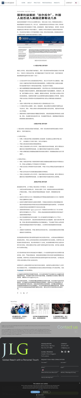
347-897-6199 (64, 346)
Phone (43, 367)
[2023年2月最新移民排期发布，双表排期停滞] (40, 309)
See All (69, 301)
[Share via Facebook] (17, 293)
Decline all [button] (45, 392)
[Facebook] (68, 352)
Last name (63, 362)
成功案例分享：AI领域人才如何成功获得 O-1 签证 (19, 317)
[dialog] (40, 390)
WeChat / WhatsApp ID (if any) (68, 372)
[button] (40, 395)
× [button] (79, 383)
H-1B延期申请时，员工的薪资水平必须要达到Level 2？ (60, 317)
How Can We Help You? (47, 377)
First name (44, 362)
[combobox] (50, 375)
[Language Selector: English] (76, 2)
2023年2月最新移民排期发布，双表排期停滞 (40, 317)
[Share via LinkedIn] (23, 293)
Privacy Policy (40, 389)
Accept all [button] (35, 392)
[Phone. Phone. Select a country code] (43, 369)
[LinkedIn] (62, 352)
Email (62, 367)
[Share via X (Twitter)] (20, 293)
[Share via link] (27, 293)
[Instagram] (65, 352)
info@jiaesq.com (65, 348)
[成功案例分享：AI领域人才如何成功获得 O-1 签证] (20, 309)
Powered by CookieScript (40, 396)
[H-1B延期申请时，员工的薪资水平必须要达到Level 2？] (61, 309)
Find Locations (45, 356)
